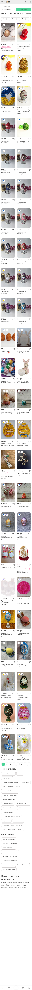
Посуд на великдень (9, 848)
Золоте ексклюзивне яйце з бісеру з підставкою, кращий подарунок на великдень (23, 79)
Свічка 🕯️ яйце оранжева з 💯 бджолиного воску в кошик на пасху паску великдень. (7, 352)
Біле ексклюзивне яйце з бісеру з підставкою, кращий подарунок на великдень (23, 110)
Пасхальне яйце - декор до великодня (24, 727)
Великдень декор (8, 865)
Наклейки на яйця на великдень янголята (7, 475)
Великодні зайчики (8, 791)
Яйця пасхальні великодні (5, 142)
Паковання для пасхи (9, 869)
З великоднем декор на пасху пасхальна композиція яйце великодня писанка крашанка (24, 474)
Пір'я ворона (22, 808)
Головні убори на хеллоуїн (10, 782)
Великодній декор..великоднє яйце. (8, 382)
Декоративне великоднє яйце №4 (22, 571)
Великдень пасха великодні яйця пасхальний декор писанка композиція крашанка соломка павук (7, 696)
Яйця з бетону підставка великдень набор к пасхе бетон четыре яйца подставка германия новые (8, 49)
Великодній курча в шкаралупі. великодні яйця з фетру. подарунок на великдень (23, 758)
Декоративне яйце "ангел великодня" (6, 413)
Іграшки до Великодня (9, 852)
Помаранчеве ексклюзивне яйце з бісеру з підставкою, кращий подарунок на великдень (7, 79)
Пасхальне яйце (24, 852)
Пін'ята (20, 829)
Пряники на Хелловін (9, 808)
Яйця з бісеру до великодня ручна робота (6, 507)
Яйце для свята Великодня (10, 860)
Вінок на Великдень (22, 865)
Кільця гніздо (25, 782)
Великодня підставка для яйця (23, 634)
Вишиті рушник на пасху (10, 795)
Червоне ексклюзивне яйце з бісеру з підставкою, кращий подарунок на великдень (23, 47)
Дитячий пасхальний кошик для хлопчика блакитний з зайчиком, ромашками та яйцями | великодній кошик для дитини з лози (8, 758)
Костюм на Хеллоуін (23, 804)
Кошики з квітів (7, 778)
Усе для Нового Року (9, 829)
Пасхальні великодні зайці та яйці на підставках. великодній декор (23, 352)
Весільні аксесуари (8, 774)
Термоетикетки (18, 821)
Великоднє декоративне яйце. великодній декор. (6, 634)
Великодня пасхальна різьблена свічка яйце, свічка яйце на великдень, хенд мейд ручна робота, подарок (23, 413)
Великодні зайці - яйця (8, 567)
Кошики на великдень (9, 799)
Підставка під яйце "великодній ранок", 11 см (23, 382)
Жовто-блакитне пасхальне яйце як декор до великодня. (7, 110)
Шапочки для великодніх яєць (11, 816)
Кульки (20, 774)
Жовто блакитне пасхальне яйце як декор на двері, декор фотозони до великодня (24, 444)
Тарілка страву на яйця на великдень (7, 601)
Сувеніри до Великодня (10, 856)
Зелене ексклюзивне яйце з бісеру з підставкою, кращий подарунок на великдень (23, 142)
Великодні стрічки (8, 804)
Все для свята (6, 6)
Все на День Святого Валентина (12, 825)
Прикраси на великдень (10, 843)
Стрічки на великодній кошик (11, 786)
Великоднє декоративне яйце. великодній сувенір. (7, 536)
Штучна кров (6, 821)
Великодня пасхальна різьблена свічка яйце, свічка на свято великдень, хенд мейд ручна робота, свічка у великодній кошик (23, 507)
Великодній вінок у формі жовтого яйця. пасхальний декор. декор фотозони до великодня (7, 444)
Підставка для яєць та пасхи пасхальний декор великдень (23, 604)
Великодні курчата (8, 812)
